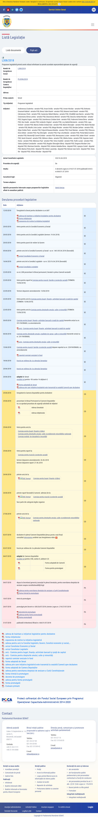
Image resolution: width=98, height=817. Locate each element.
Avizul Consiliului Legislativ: (13, 158)
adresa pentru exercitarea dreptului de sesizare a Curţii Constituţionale (44, 591)
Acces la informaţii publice (46, 773)
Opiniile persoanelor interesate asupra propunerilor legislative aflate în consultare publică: (26, 189)
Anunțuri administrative (12, 807)
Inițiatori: (6, 109)
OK (59, 4)
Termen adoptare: (9, 182)
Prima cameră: (8, 98)
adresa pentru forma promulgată (30, 615)
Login (90, 807)
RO (94, 10)
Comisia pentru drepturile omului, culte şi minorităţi (49, 310)
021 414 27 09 (32, 741)
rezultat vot (21, 379)
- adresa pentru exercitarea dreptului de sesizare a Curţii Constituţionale (34, 670)
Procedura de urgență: (11, 163)
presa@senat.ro (56, 748)
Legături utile (26, 811)
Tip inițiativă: (8, 103)
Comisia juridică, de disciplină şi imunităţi (32, 437)
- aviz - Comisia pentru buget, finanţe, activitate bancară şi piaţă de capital (35, 652)
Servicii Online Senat (57, 9)
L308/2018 (8, 60)
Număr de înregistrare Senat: (7, 71)
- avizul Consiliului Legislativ (16, 649)
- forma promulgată (12, 683)
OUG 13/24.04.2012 (88, 2)
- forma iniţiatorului (12, 637)
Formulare (72, 791)
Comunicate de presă (12, 773)
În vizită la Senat (64, 807)
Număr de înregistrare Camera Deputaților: (7, 83)
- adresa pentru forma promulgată (18, 680)
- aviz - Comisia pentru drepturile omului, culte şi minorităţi (28, 655)
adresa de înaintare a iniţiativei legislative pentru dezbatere (40, 216)
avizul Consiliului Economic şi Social (31, 256)
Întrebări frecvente (10, 811)
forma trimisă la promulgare (29, 593)
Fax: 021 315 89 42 (33, 746)
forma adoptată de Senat (28, 385)
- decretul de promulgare (14, 677)
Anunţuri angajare (47, 807)
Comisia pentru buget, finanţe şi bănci (31, 431)
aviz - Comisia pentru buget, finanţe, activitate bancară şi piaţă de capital (44, 328)
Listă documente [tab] (13, 50)
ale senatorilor (74, 769)
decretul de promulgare (27, 612)
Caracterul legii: (9, 177)
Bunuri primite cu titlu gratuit (79, 787)
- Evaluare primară (12, 686)
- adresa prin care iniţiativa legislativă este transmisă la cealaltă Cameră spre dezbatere (40, 664)
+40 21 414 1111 (12, 747)
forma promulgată (25, 617)
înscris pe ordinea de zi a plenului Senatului (32, 361)
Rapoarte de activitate (44, 785)
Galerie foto (9, 776)
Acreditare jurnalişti (12, 769)
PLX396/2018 (23, 79)
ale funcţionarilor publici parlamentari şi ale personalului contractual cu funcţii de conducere (79, 775)
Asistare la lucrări (43, 782)
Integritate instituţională (77, 797)
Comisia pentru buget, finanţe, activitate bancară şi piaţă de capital (54, 299)
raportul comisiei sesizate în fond (30, 355)
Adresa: (6, 93)
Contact (38, 811)
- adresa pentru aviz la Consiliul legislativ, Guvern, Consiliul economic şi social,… (37, 643)
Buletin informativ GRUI (13, 786)
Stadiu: (5, 169)
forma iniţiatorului (25, 219)
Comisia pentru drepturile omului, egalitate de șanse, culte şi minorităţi (41, 334)
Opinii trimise (59, 188)
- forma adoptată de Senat (15, 661)
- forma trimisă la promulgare (16, 674)
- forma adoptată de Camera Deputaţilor (20, 667)
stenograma (28, 537)
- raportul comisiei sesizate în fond (18, 658)
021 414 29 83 (32, 744)
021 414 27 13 (56, 738)
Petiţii (39, 769)
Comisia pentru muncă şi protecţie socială (32, 455)
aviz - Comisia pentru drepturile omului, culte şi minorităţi (39, 342)
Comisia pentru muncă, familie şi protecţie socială (49, 280)
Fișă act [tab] (33, 50)
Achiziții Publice (31, 807)
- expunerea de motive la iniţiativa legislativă (23, 640)
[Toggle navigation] (92, 24)
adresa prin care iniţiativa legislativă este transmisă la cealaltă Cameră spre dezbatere (49, 387)
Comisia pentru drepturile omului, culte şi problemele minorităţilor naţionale (44, 434)
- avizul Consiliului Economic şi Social (19, 646)
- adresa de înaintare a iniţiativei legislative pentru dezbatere (29, 634)
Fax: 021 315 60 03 (57, 740)
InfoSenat (8, 783)
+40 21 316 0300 (12, 750)
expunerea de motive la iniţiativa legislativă (34, 221)
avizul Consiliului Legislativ (28, 267)
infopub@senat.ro (33, 754)
